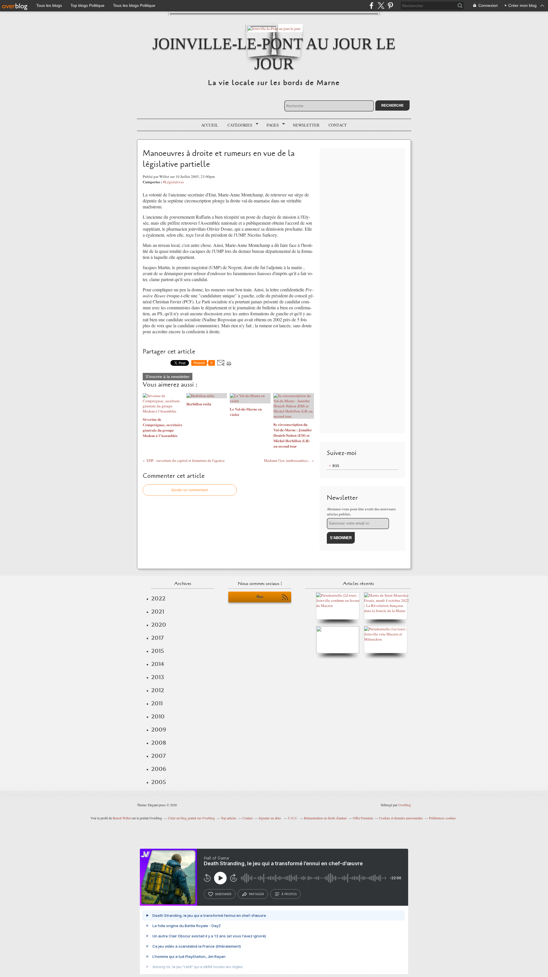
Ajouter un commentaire (189, 490)
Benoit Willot (122, 818)
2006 (158, 768)
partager (256, 894)
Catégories (237, 125)
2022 (158, 598)
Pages (271, 125)
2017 (157, 637)
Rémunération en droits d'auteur (325, 818)
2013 (157, 677)
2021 (157, 611)
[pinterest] (390, 5)
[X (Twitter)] (380, 5)
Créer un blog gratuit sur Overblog (191, 818)
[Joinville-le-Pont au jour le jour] (274, 28)
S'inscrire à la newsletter (168, 376)
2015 (157, 650)
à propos (289, 894)
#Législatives (173, 181)
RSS (336, 465)
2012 (157, 690)
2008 (158, 742)
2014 (157, 664)
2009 (158, 729)
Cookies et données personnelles (401, 818)
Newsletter (306, 125)
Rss (260, 597)
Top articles (228, 818)
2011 (157, 703)
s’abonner (223, 894)
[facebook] (371, 5)
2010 (158, 716)
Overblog (404, 805)
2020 (158, 624)
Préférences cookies (442, 818)
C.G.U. (293, 818)
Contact (338, 125)
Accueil (209, 125)
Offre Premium (363, 818)
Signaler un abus (270, 818)
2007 (158, 755)
